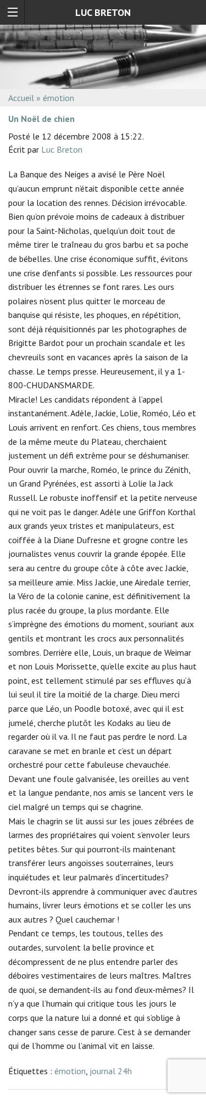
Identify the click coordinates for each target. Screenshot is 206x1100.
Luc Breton (61, 149)
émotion (70, 1070)
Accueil (21, 97)
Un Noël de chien (41, 118)
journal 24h (111, 1070)
